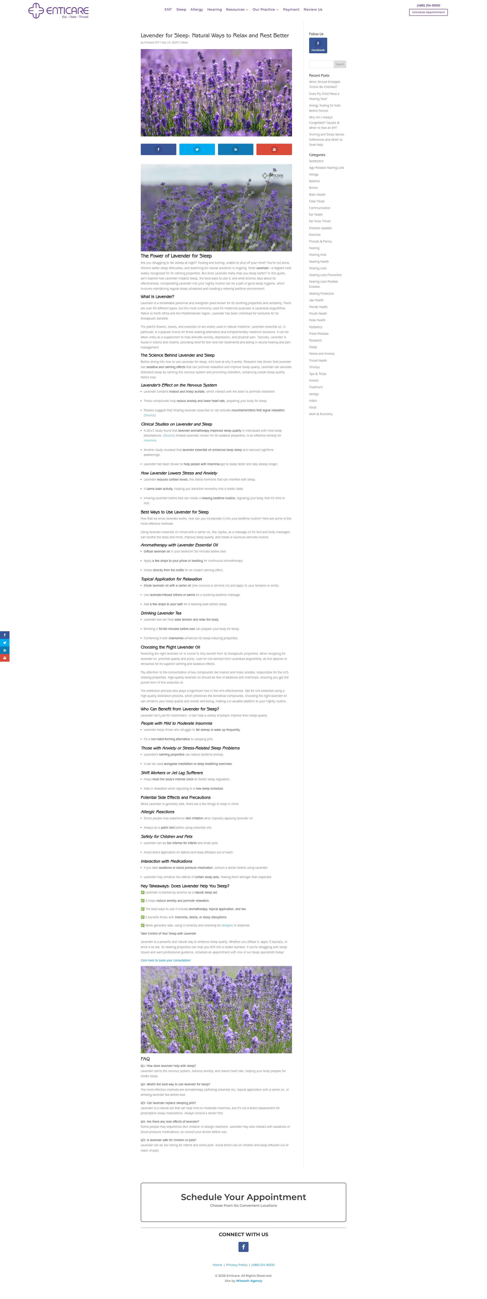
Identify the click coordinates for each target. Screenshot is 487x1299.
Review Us (313, 10)
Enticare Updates (320, 228)
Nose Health (317, 320)
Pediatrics (315, 327)
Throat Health (318, 360)
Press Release (319, 333)
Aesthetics (316, 161)
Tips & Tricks (317, 373)
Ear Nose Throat (319, 221)
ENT (168, 10)
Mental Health (318, 306)
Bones (313, 187)
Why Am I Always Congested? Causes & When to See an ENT (324, 122)
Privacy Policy (236, 1265)
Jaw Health (316, 300)
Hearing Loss (317, 268)
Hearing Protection (321, 293)
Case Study (317, 201)
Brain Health (317, 194)
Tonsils (313, 380)
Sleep (181, 10)
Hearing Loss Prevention (325, 275)
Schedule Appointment (428, 12)
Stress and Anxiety (322, 353)
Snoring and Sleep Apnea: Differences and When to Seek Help (327, 139)
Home (217, 1265)
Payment (291, 10)
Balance (314, 181)
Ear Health (316, 214)
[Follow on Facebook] (244, 1247)
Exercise (315, 234)
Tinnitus (314, 367)
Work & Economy (321, 414)
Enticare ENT (151, 42)
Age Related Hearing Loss (326, 167)
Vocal (312, 407)
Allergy (196, 10)
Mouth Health (318, 313)
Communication (319, 208)
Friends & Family (320, 241)
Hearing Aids (317, 254)
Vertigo (314, 394)
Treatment (316, 387)
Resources (235, 10)
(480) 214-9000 (428, 5)
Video (313, 400)
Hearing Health (319, 261)
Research (315, 340)
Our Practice (264, 10)
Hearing (214, 10)
